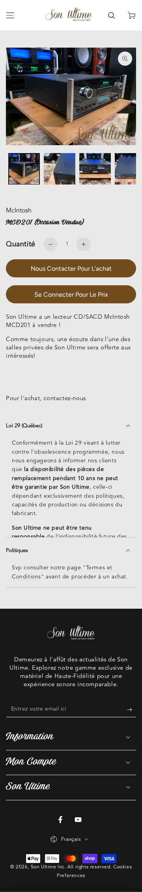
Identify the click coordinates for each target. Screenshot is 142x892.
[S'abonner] (131, 709)
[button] (111, 15)
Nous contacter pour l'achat (71, 268)
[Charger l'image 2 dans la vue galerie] (59, 169)
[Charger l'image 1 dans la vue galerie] (24, 169)
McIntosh (19, 211)
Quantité (21, 244)
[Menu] (10, 15)
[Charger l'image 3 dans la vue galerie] (95, 169)
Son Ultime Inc (48, 867)
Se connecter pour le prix (71, 294)
